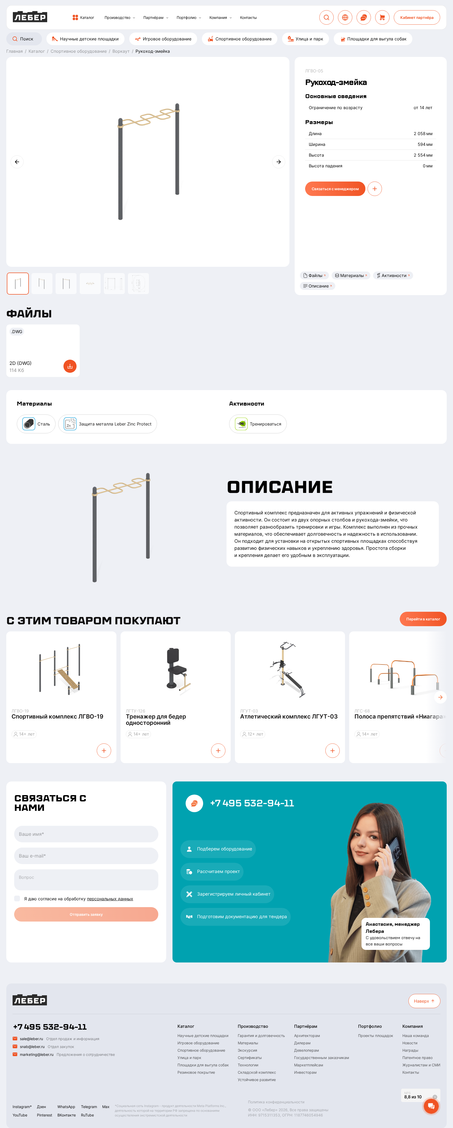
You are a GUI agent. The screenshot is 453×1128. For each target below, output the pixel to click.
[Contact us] (364, 17)
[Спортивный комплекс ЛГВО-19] (61, 670)
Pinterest (44, 1115)
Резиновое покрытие (196, 1072)
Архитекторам (307, 1035)
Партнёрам (153, 17)
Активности (394, 275)
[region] (226, 38)
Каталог (87, 17)
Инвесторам (305, 1072)
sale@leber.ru (31, 1038)
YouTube (20, 1115)
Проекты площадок (375, 1035)
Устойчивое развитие (257, 1079)
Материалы (352, 275)
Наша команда (415, 1035)
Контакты (248, 17)
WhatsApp (66, 1106)
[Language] (345, 17)
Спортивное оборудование (243, 38)
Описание (319, 286)
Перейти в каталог (423, 619)
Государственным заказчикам (321, 1057)
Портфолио (186, 17)
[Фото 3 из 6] (66, 283)
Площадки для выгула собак (377, 38)
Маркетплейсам (308, 1065)
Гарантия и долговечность (261, 1035)
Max (106, 1106)
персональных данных (110, 898)
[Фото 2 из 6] (41, 283)
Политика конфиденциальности (276, 1102)
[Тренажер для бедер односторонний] (175, 670)
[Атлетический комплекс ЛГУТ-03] (290, 670)
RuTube (87, 1115)
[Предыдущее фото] (17, 161)
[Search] (326, 17)
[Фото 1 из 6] (17, 283)
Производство (117, 17)
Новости (409, 1043)
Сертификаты (250, 1057)
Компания (218, 17)
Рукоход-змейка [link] (153, 51)
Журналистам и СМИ (421, 1065)
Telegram (89, 1106)
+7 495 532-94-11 (251, 803)
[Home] (30, 17)
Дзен (41, 1106)
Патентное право (417, 1057)
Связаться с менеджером (335, 189)
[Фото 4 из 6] (90, 283)
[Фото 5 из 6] (114, 283)
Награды (410, 1050)
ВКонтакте (66, 1115)
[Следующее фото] (278, 161)
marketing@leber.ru (36, 1054)
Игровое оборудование (167, 38)
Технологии (248, 1065)
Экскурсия (247, 1050)
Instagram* (22, 1106)
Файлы (315, 275)
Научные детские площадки (89, 38)
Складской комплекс (257, 1072)
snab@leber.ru (32, 1046)
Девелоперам (306, 1050)
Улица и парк (309, 38)
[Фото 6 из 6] (138, 283)
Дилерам (302, 1043)
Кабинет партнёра (417, 17)
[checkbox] (17, 898)
